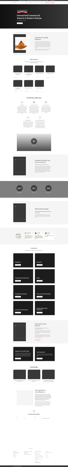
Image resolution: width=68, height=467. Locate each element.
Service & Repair (31, 2)
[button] (54, 236)
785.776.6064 (52, 0)
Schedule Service (47, 2)
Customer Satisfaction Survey (49, 452)
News (46, 453)
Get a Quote (52, 2)
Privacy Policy (47, 457)
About (38, 2)
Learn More (18, 280)
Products (26, 2)
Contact (40, 358)
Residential (41, 2)
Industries (35, 2)
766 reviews (19, 236)
